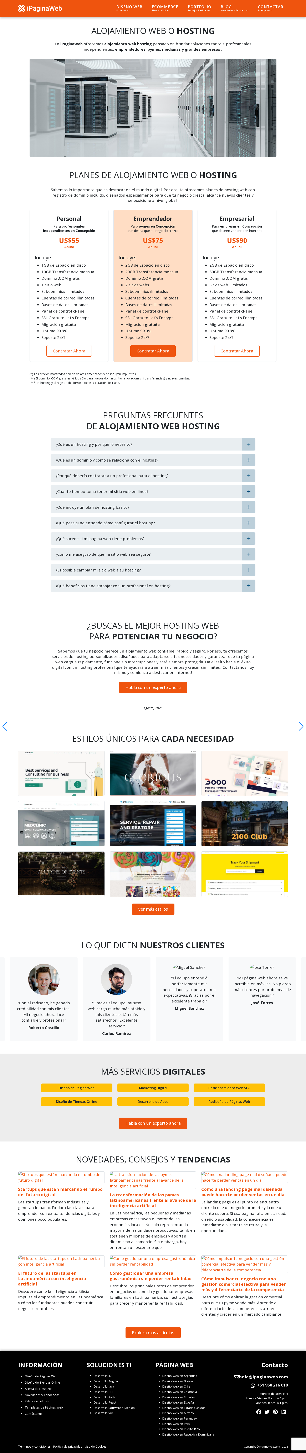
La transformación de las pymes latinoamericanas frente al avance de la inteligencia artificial (153, 1200)
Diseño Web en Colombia (179, 1392)
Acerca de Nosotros (38, 1389)
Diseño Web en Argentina (179, 1376)
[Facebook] (258, 1410)
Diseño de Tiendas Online (76, 1101)
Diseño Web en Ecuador (178, 1397)
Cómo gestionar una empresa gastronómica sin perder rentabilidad (151, 1275)
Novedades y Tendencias (42, 1395)
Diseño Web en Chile (176, 1386)
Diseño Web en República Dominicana (188, 1434)
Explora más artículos (153, 1332)
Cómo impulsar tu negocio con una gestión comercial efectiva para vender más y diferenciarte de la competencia (243, 1284)
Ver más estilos (153, 909)
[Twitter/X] (267, 1410)
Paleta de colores (37, 1401)
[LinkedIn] (283, 1410)
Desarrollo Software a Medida (114, 1408)
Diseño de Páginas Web (41, 1376)
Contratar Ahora (69, 351)
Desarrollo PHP (103, 1392)
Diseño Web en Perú (176, 1424)
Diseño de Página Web (77, 1088)
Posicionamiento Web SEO (229, 1088)
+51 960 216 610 (272, 1385)
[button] (5, 726)
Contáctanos (33, 1414)
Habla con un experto (153, 687)
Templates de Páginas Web (44, 1407)
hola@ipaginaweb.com (263, 1377)
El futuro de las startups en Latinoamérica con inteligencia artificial (52, 1278)
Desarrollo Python (105, 1397)
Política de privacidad (67, 1446)
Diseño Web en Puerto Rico (181, 1429)
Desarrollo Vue (103, 1413)
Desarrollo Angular (106, 1381)
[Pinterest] (275, 1410)
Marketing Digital (153, 1088)
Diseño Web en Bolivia (177, 1381)
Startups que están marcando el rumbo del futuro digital (60, 1191)
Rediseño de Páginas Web (229, 1101)
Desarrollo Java (103, 1386)
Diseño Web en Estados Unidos (183, 1408)
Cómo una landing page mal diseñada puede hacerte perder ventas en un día (243, 1191)
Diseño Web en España (178, 1402)
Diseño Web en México (178, 1413)
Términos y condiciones (34, 1446)
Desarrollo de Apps (153, 1101)
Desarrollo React (104, 1402)
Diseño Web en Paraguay (179, 1418)
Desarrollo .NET (104, 1376)
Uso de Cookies (95, 1446)
